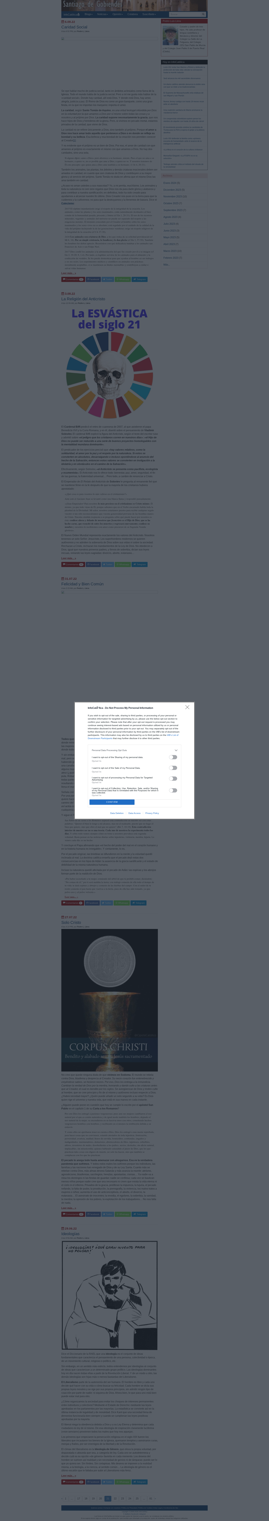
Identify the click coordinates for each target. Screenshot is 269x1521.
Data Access (134, 813)
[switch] (173, 757)
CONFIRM (112, 802)
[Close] (188, 708)
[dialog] (134, 760)
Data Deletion (117, 813)
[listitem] (134, 750)
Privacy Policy (152, 813)
